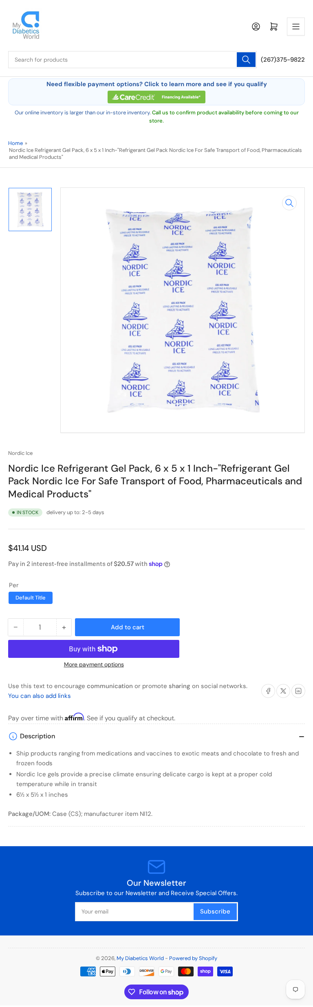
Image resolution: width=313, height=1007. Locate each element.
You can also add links (39, 696)
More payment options (94, 664)
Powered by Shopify (193, 958)
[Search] (246, 60)
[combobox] (132, 59)
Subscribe (215, 911)
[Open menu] (296, 27)
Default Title (30, 597)
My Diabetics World (140, 958)
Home (15, 143)
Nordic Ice (20, 453)
